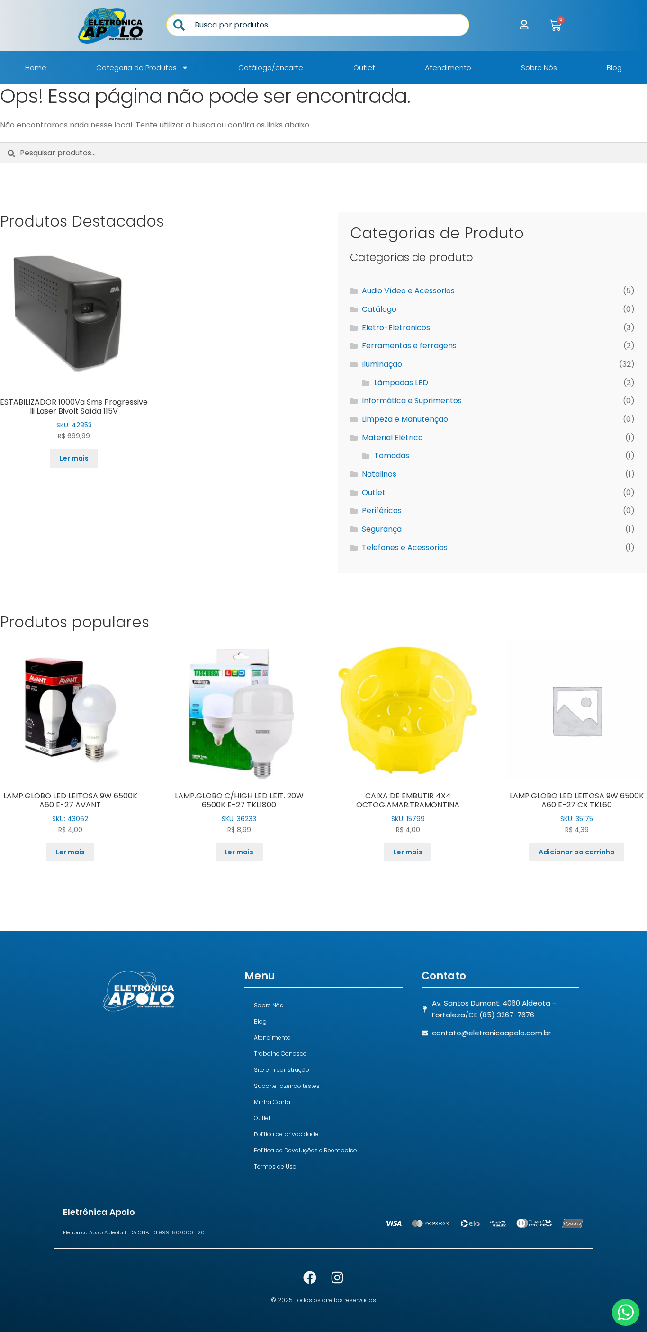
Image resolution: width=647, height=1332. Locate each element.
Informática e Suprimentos (412, 400)
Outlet (364, 67)
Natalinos (379, 474)
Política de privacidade (286, 1134)
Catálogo (379, 309)
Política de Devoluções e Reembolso (305, 1150)
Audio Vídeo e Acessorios (408, 290)
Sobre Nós (539, 67)
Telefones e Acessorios (405, 547)
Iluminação (382, 364)
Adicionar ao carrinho (577, 852)
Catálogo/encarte (270, 67)
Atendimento (448, 67)
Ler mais (74, 458)
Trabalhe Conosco (280, 1054)
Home (35, 67)
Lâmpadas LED (401, 382)
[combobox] (317, 25)
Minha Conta (272, 1102)
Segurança (382, 529)
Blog (614, 67)
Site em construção (281, 1070)
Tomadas (391, 455)
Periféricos (382, 510)
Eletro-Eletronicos (396, 327)
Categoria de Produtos (136, 67)
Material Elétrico (392, 437)
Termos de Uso (275, 1166)
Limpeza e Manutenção (405, 419)
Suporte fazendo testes (287, 1086)
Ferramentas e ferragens (409, 345)
